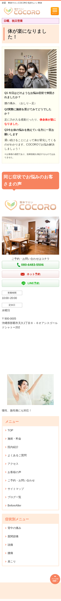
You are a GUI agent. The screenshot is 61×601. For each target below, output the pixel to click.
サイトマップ (16, 488)
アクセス (13, 463)
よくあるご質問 (17, 455)
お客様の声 (14, 472)
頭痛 (10, 544)
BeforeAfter (14, 505)
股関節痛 (13, 536)
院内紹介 (13, 447)
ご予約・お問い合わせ (21, 480)
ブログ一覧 (14, 497)
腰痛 (10, 553)
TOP (10, 430)
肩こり (12, 561)
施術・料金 (14, 438)
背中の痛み (14, 528)
